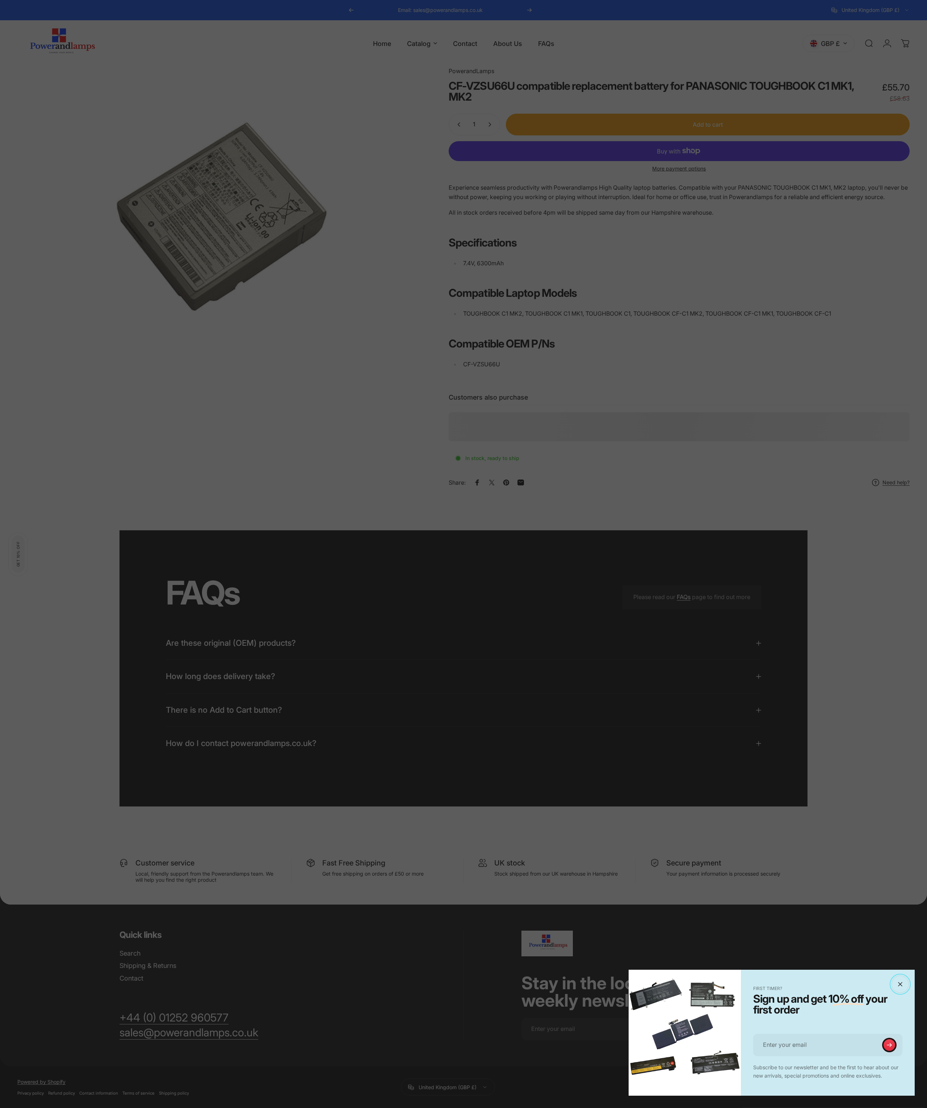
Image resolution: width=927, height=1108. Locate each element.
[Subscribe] (889, 1045)
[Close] (900, 984)
